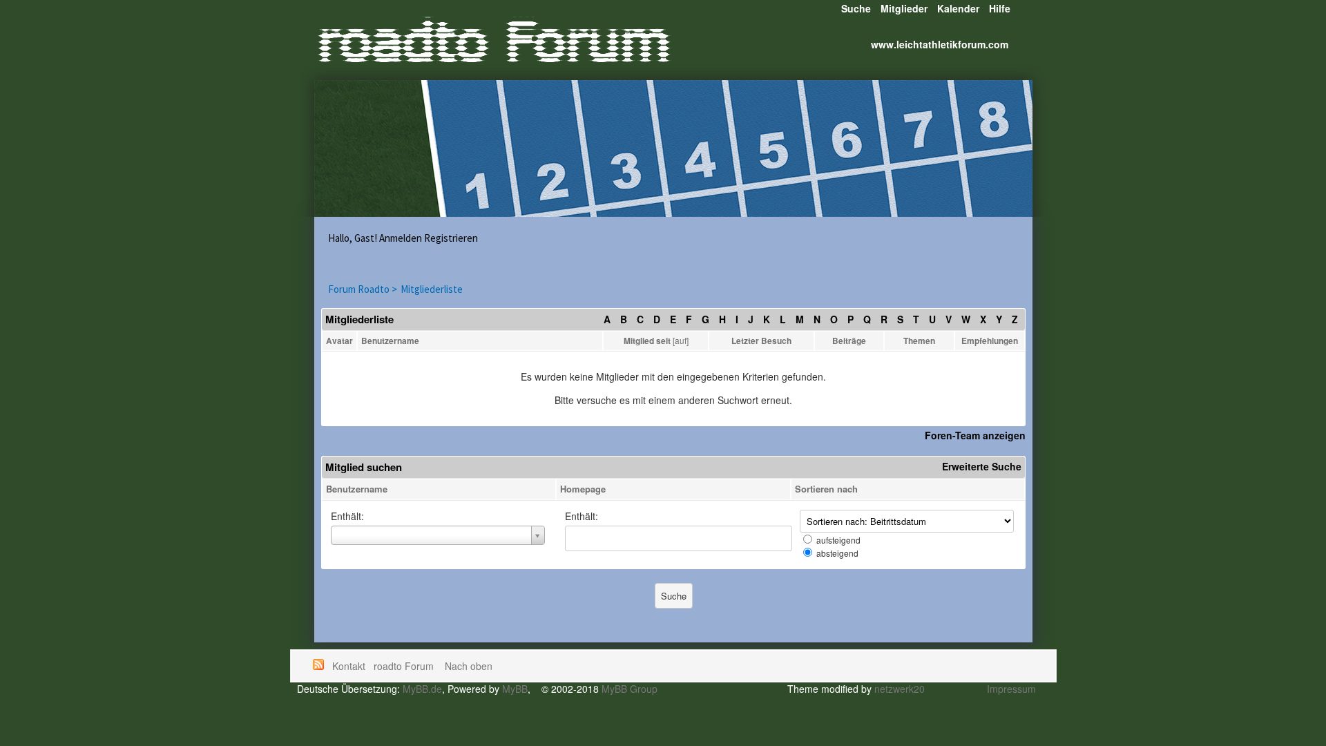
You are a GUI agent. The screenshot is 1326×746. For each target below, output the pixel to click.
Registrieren (451, 238)
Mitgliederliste (432, 289)
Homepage (583, 488)
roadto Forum (405, 666)
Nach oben (468, 666)
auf (680, 340)
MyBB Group (629, 689)
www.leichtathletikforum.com (939, 44)
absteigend (837, 553)
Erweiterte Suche (981, 466)
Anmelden (400, 238)
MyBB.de (422, 689)
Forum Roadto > (362, 289)
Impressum (1011, 689)
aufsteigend (838, 540)
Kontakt (348, 666)
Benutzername (356, 488)
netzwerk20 (899, 689)
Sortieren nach (826, 488)
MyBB (515, 689)
